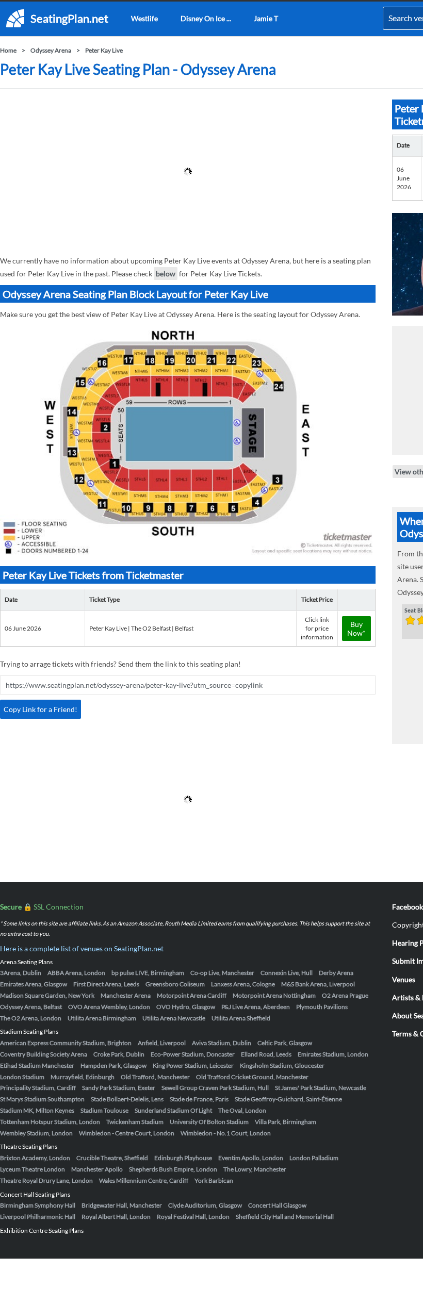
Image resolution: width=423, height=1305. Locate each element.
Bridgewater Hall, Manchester (122, 1205)
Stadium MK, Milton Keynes (37, 1110)
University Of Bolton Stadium (209, 1122)
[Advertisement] (188, 172)
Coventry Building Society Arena (43, 1054)
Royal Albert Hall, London (116, 1216)
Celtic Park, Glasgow (284, 1043)
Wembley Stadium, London (36, 1133)
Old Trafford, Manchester (155, 1077)
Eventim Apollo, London (250, 1158)
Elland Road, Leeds (266, 1054)
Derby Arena (336, 973)
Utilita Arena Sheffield (241, 1018)
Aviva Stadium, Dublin (221, 1043)
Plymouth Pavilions (322, 1007)
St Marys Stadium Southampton (42, 1099)
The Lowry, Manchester (254, 1169)
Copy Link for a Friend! (40, 709)
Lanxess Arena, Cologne (243, 984)
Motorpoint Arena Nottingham (274, 995)
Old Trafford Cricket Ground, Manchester (252, 1077)
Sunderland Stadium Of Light (173, 1110)
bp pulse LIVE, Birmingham (147, 973)
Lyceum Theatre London (32, 1169)
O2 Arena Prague (345, 995)
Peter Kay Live (104, 50)
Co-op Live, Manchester (222, 973)
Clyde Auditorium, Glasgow (205, 1205)
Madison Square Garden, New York (47, 995)
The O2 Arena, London (30, 1018)
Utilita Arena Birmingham (102, 1018)
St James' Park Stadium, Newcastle (320, 1088)
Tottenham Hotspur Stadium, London (50, 1122)
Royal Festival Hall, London (193, 1216)
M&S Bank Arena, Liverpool (318, 984)
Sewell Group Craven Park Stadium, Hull (215, 1088)
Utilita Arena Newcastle (173, 1018)
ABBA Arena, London (76, 973)
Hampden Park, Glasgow (113, 1065)
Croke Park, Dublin (118, 1054)
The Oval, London (242, 1110)
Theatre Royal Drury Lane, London (46, 1180)
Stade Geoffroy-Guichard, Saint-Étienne (288, 1099)
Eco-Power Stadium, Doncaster (193, 1054)
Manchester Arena (126, 995)
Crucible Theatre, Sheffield (112, 1158)
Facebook (407, 906)
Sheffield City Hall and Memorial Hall (285, 1216)
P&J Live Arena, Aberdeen (255, 1007)
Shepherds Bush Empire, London (173, 1169)
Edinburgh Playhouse (183, 1158)
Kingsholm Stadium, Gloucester (282, 1065)
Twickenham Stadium (135, 1122)
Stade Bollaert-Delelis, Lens (127, 1099)
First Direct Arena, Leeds (106, 984)
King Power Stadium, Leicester (193, 1065)
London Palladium (313, 1158)
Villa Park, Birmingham (285, 1122)
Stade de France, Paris (199, 1099)
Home (8, 50)
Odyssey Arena (50, 50)
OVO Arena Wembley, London (109, 1007)
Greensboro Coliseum (175, 984)
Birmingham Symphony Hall (37, 1205)
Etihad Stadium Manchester (37, 1065)
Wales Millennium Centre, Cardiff (143, 1180)
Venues (403, 979)
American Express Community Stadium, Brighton (66, 1043)
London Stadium (22, 1077)
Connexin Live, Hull (287, 973)
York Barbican (213, 1180)
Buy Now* (356, 628)
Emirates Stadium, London (333, 1054)
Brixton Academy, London (35, 1158)
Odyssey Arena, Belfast (31, 1007)
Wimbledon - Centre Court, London (126, 1133)
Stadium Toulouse (104, 1110)
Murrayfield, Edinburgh (83, 1077)
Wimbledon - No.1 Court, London (226, 1133)
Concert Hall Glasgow (277, 1205)
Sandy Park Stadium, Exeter (118, 1088)
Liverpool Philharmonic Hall (37, 1216)
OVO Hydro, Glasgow (185, 1007)
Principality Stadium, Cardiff (38, 1088)
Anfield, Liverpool (162, 1043)
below (165, 273)
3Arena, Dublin (20, 973)
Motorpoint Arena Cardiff (191, 995)
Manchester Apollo (97, 1169)
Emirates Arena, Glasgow (33, 984)
